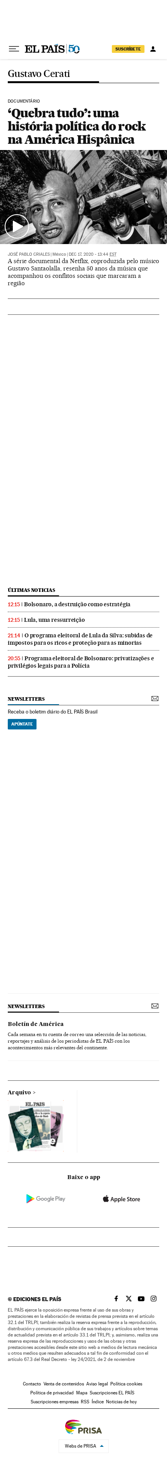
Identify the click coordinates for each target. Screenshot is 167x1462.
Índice (98, 1401)
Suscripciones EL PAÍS (112, 1392)
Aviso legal (97, 1384)
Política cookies (126, 1384)
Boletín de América (36, 1024)
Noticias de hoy (121, 1401)
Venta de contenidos (63, 1384)
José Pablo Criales (29, 254)
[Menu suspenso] (14, 49)
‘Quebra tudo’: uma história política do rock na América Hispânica (77, 126)
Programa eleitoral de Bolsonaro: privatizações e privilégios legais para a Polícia (81, 662)
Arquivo (19, 1093)
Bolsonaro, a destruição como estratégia (77, 604)
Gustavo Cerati (39, 74)
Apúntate (22, 724)
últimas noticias (31, 590)
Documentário (24, 101)
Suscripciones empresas (54, 1401)
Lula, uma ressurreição (54, 619)
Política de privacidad (52, 1392)
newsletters (26, 699)
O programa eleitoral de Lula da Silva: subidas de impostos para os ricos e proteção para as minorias (80, 639)
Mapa (81, 1392)
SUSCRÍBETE (128, 49)
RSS (85, 1401)
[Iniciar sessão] (153, 49)
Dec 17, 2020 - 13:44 (93, 254)
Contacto (32, 1384)
